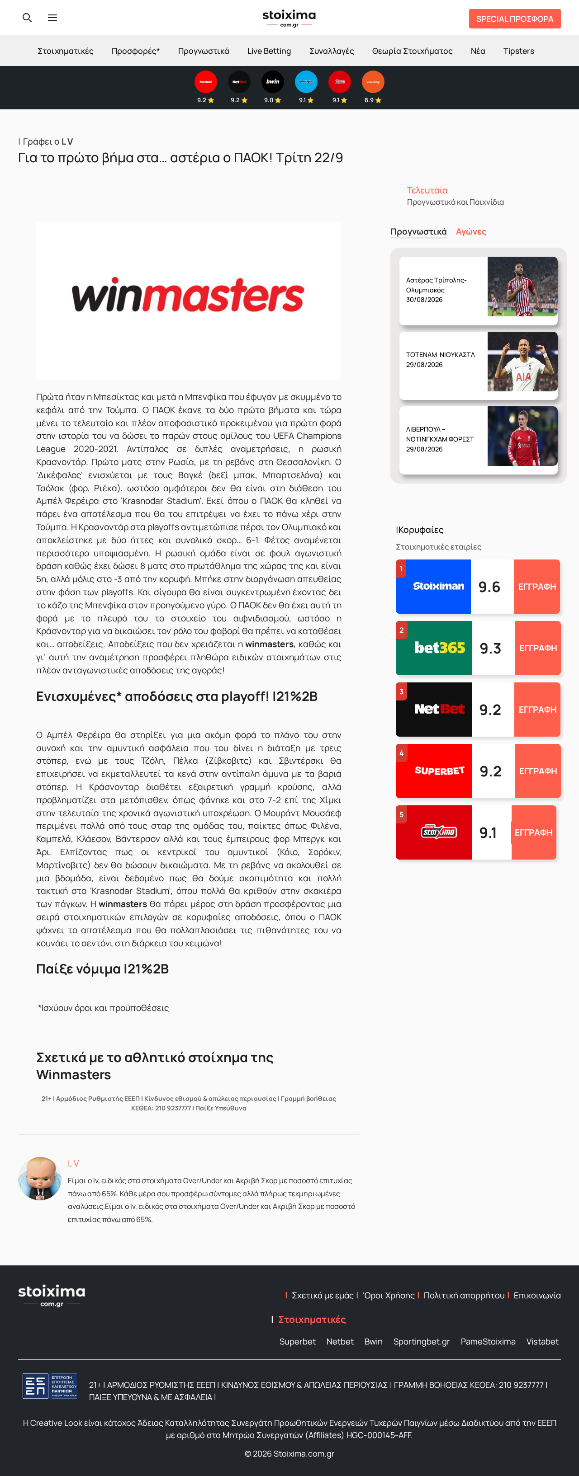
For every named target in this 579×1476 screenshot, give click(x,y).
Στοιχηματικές (66, 50)
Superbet (298, 1341)
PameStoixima (488, 1341)
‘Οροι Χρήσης (389, 1295)
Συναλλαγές (331, 50)
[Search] (27, 18)
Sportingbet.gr (422, 1341)
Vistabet (543, 1341)
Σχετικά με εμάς (323, 1295)
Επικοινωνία (537, 1295)
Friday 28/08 (436, 282)
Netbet (340, 1341)
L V (73, 1163)
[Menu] (52, 18)
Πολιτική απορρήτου (464, 1295)
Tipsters (518, 50)
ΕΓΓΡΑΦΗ (537, 586)
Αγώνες (471, 231)
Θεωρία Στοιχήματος (412, 50)
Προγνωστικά (203, 50)
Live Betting (269, 50)
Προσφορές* (136, 50)
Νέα (478, 50)
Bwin (374, 1341)
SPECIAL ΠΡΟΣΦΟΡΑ (515, 18)
